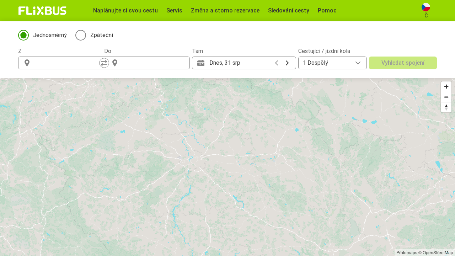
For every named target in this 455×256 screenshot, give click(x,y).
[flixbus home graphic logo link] (42, 10)
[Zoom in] (446, 86)
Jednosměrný (50, 35)
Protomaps (406, 252)
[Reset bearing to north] (446, 107)
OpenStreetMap (438, 252)
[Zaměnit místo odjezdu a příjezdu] (104, 63)
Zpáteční (101, 35)
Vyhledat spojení (402, 62)
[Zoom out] (446, 97)
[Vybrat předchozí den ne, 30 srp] (276, 63)
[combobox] (68, 63)
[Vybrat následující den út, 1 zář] (287, 63)
